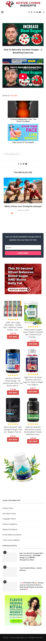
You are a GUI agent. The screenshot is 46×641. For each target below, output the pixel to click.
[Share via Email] (26, 164)
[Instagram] (34, 12)
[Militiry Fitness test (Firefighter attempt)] (23, 190)
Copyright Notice (9, 519)
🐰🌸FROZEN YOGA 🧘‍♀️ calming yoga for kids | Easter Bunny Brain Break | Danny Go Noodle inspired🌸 (31, 586)
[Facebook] (28, 12)
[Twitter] (31, 12)
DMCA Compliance (9, 524)
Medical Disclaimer (9, 529)
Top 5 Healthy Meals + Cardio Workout (31, 569)
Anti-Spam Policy (9, 513)
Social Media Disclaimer (11, 534)
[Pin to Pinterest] (23, 164)
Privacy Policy (7, 508)
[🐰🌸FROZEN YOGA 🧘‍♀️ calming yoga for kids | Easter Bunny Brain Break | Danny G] (9, 587)
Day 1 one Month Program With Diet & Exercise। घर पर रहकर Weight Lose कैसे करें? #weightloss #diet (31, 556)
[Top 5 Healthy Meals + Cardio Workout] (9, 572)
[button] (6, 196)
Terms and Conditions (11, 540)
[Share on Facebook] (18, 164)
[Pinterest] (37, 12)
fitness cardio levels (12, 154)
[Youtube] (40, 12)
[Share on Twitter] (21, 164)
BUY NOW (13, 337)
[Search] (43, 12)
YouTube (13, 95)
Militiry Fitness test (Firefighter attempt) (23, 206)
